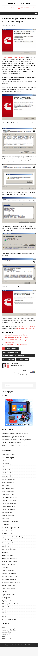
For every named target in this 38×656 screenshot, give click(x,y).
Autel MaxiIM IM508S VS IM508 (11, 443)
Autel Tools (5, 461)
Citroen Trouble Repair (8, 506)
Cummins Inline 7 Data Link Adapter (15, 335)
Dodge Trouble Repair (8, 509)
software (4, 592)
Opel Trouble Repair (8, 570)
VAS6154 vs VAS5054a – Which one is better (15, 446)
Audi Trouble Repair (8, 458)
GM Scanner (5, 525)
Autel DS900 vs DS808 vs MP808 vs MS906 (15, 433)
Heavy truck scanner (28, 326)
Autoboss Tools (6, 476)
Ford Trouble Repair (8, 515)
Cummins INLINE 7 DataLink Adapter (14, 355)
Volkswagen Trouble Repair (10, 604)
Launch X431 (6, 546)
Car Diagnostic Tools (8, 494)
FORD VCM (5, 518)
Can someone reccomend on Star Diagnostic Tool (17, 440)
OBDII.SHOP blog (7, 638)
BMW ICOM (5, 485)
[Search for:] (19, 385)
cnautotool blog (6, 634)
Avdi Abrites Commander (9, 479)
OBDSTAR (5, 567)
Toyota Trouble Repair (8, 595)
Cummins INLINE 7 (12, 349)
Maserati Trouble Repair (9, 549)
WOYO (4, 613)
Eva (14, 25)
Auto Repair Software (8, 470)
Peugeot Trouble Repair (9, 573)
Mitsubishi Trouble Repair (9, 558)
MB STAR (5, 552)
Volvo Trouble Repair (8, 607)
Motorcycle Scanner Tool (9, 561)
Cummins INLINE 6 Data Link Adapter (16, 337)
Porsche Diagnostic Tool (9, 576)
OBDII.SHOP (5, 636)
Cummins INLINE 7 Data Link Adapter (14, 57)
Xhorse (4, 616)
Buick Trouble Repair (8, 491)
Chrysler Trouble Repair (9, 503)
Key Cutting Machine (8, 543)
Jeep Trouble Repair (8, 540)
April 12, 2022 (7, 25)
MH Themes (30, 645)
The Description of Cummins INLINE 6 (16, 344)
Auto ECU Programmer (9, 464)
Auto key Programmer (8, 467)
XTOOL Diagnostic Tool (9, 619)
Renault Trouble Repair (8, 585)
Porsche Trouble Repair (9, 579)
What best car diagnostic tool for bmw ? (14, 437)
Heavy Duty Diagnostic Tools (10, 528)
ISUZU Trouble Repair (8, 534)
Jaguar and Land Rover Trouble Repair (13, 537)
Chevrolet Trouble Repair (9, 500)
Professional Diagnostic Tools (11, 582)
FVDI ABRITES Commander (10, 522)
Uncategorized (6, 598)
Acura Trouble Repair (8, 455)
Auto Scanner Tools (8, 473)
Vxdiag (4, 610)
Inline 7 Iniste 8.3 (22, 359)
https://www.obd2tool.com (25, 328)
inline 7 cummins (8, 359)
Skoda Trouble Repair (8, 588)
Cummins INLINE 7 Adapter (11, 352)
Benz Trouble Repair (8, 482)
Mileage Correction (7, 555)
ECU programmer (7, 512)
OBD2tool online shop (8, 628)
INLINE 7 (31, 355)
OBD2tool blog (6, 632)
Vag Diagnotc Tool (7, 601)
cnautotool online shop (9, 630)
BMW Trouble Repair (8, 488)
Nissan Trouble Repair (8, 564)
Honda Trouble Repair (8, 531)
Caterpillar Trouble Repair (9, 497)
